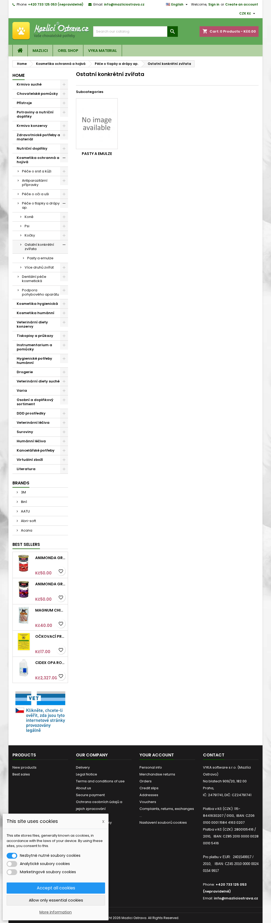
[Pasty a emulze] (97, 123)
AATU (25, 511)
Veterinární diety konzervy (32, 324)
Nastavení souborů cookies (163, 822)
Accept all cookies (56, 888)
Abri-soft (28, 520)
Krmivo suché (29, 84)
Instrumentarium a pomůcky (34, 347)
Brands (20, 483)
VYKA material (102, 50)
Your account (156, 755)
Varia (22, 390)
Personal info (150, 767)
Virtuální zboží (30, 459)
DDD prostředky (31, 413)
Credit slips (149, 788)
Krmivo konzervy (32, 125)
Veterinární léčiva (33, 422)
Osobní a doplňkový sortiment (35, 402)
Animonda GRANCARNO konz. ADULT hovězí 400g (50, 558)
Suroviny (25, 431)
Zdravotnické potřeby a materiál (38, 137)
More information (55, 912)
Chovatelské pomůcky (37, 93)
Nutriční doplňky (32, 148)
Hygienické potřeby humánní (34, 360)
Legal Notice (86, 774)
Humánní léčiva (31, 441)
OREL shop (68, 50)
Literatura (26, 468)
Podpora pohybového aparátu (40, 292)
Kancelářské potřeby (36, 450)
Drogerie (25, 371)
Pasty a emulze (40, 258)
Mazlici (40, 50)
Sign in (213, 4)
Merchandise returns (157, 774)
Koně (29, 216)
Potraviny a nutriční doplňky (35, 114)
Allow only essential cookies (56, 900)
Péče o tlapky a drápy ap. (41, 205)
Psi (27, 226)
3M (23, 492)
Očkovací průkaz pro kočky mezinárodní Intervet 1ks (50, 636)
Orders (145, 781)
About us (83, 788)
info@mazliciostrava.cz (124, 4)
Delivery (83, 767)
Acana (26, 530)
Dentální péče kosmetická (34, 278)
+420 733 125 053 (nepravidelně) (55, 4)
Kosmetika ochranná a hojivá (38, 159)
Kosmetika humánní (35, 312)
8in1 (23, 501)
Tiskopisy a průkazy (35, 335)
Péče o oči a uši (35, 194)
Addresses (148, 794)
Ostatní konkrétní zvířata (39, 246)
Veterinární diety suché (38, 381)
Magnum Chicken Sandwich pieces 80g (50, 610)
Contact (213, 755)
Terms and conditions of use (100, 781)
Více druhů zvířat (39, 267)
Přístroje (24, 102)
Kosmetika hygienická (37, 303)
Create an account (241, 4)
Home (18, 75)
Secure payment (90, 794)
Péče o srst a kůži (36, 171)
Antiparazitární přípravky (34, 182)
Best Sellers (26, 544)
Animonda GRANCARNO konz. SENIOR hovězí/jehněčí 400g (50, 584)
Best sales (21, 774)
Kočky (30, 235)
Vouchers (147, 801)
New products (24, 767)
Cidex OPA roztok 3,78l (50, 663)
